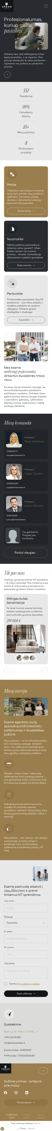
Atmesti (31, 1128)
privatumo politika (30, 984)
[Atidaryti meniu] (46, 6)
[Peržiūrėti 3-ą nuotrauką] (32, 658)
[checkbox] (5, 983)
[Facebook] (5, 1092)
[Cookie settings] (2, 1128)
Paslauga (8, 917)
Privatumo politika (26, 1116)
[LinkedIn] (26, 1092)
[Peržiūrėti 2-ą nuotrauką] (26, 658)
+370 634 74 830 (12, 1037)
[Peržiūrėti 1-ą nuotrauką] (19, 658)
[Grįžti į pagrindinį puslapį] (7, 6)
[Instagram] (16, 1092)
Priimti (23, 1128)
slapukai (37, 1123)
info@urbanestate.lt (14, 1043)
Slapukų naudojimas (40, 1116)
